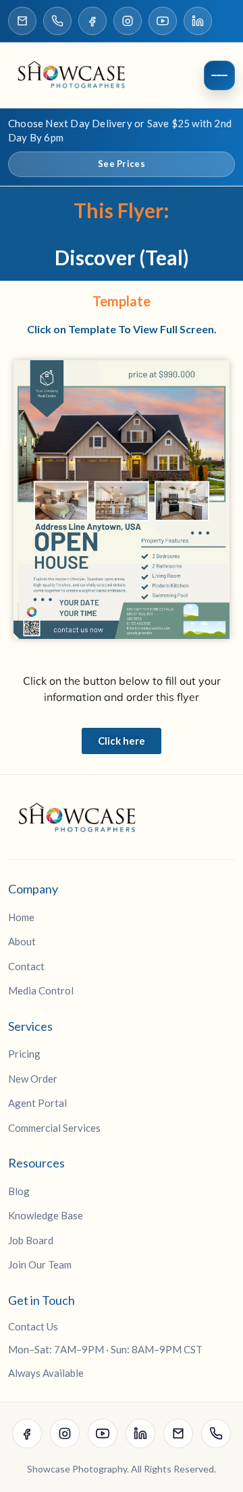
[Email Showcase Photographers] (22, 21)
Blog (19, 1191)
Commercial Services (54, 1128)
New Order (32, 1079)
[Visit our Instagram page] (127, 21)
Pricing (24, 1054)
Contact (26, 966)
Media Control (41, 990)
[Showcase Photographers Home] (75, 75)
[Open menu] (219, 75)
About (22, 941)
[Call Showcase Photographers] (57, 21)
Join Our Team (40, 1264)
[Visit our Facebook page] (92, 21)
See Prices (121, 163)
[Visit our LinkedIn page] (198, 21)
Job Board (30, 1240)
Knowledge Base (45, 1215)
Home (21, 917)
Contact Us (33, 1326)
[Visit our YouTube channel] (162, 21)
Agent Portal (37, 1103)
